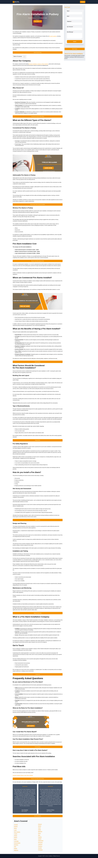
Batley (15, 839)
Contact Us (38, 674)
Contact (82, 1)
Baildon (15, 837)
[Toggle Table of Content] (23, 57)
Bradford (18, 775)
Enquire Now (37, 440)
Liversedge (16, 841)
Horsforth (14, 775)
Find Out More (37, 361)
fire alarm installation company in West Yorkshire (38, 63)
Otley (15, 846)
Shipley (15, 835)
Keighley (40, 837)
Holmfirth (40, 847)
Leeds (25, 775)
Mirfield (39, 826)
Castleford (40, 844)
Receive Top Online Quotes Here (37, 260)
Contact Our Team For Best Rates (37, 116)
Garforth (39, 838)
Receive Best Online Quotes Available (37, 204)
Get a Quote (37, 21)
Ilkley (39, 835)
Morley (22, 775)
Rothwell (40, 824)
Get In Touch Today (37, 52)
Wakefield (40, 831)
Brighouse (16, 850)
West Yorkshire (30, 775)
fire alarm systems (52, 36)
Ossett (39, 827)
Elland (39, 833)
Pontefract (40, 846)
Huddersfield (40, 840)
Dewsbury (16, 844)
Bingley (15, 848)
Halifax (39, 829)
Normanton (40, 842)
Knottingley (40, 849)
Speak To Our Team (37, 613)
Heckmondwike (17, 842)
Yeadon (15, 833)
